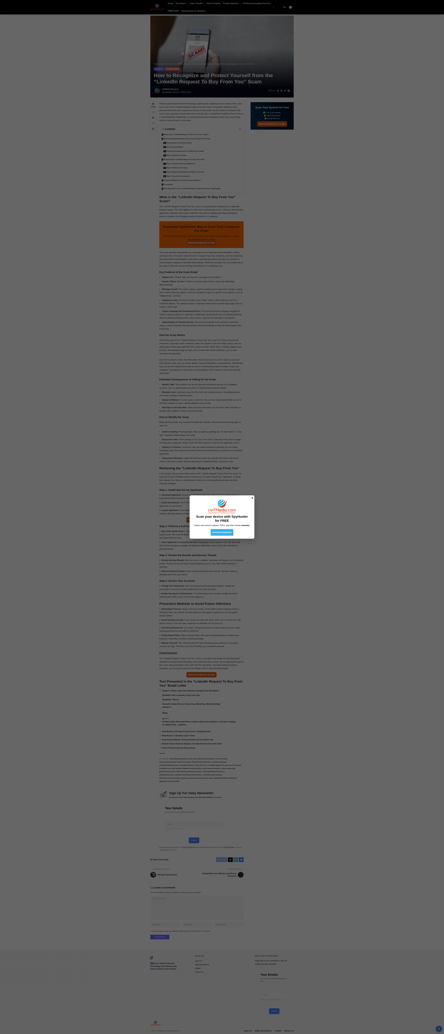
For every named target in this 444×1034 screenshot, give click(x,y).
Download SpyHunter (222, 532)
